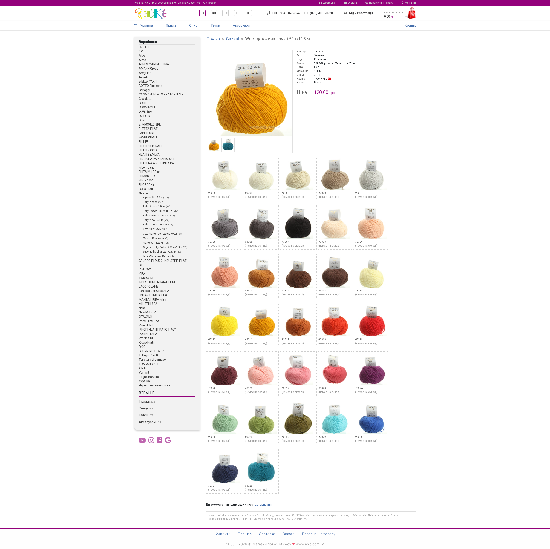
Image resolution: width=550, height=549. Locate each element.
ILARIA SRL (146, 278)
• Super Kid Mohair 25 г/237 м (159, 251)
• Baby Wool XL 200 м (154, 224)
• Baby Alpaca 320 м (153, 206)
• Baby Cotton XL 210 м (155, 215)
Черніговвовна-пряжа (154, 385)
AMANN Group (148, 68)
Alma (142, 60)
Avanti (143, 77)
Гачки (215, 25)
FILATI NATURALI (150, 146)
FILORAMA (146, 180)
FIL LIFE (143, 141)
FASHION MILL (148, 137)
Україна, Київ (175, 2)
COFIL (143, 103)
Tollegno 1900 (148, 355)
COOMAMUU (147, 107)
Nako (142, 308)
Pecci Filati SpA (149, 321)
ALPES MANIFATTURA (154, 64)
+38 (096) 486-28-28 (318, 13)
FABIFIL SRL (146, 133)
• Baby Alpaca (149, 202)
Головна (146, 25)
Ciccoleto (145, 98)
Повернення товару (381, 2)
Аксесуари (241, 25)
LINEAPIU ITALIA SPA (153, 295)
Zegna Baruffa (149, 377)
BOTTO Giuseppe (150, 85)
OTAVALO (145, 316)
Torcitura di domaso (152, 359)
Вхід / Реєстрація (360, 13)
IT (237, 13)
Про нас (245, 534)
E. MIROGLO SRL (150, 124)
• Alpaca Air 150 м (152, 197)
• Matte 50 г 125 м (152, 242)
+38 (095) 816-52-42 (285, 13)
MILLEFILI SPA (148, 303)
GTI (141, 265)
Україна (144, 381)
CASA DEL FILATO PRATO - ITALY (161, 94)
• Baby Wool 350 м (152, 220)
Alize (142, 55)
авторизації (263, 504)
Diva (142, 120)
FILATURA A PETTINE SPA (156, 163)
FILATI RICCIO (148, 150)
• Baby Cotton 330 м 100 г (157, 211)
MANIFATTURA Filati (152, 299)
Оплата (352, 2)
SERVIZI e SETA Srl (151, 351)
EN (226, 13)
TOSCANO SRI (148, 364)
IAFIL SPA (145, 269)
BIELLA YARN (148, 81)
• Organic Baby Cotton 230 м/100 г (162, 247)
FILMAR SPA (147, 176)
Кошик (410, 25)
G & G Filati (146, 189)
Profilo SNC (146, 338)
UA (202, 13)
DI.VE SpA (145, 111)
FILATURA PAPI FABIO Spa (156, 159)
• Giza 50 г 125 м (151, 229)
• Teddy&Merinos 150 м (155, 256)
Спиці (193, 25)
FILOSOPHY (146, 184)
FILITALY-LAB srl (149, 171)
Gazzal (144, 193)
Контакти (410, 2)
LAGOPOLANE (148, 286)
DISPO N (144, 116)
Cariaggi (144, 90)
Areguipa (145, 73)
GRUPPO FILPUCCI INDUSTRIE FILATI (163, 260)
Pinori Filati (146, 325)
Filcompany (146, 167)
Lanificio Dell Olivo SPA (154, 291)
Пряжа (171, 25)
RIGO (142, 346)
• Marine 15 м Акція (153, 238)
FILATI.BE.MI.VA (149, 154)
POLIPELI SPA (148, 334)
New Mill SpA (147, 312)
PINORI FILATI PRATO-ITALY (157, 329)
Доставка (329, 2)
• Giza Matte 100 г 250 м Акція (159, 233)
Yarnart (144, 372)
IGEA (142, 273)
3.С (141, 51)
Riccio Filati (146, 342)
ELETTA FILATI (148, 128)
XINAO (143, 368)
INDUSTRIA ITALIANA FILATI (157, 282)
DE (249, 13)
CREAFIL (144, 47)
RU (214, 13)
